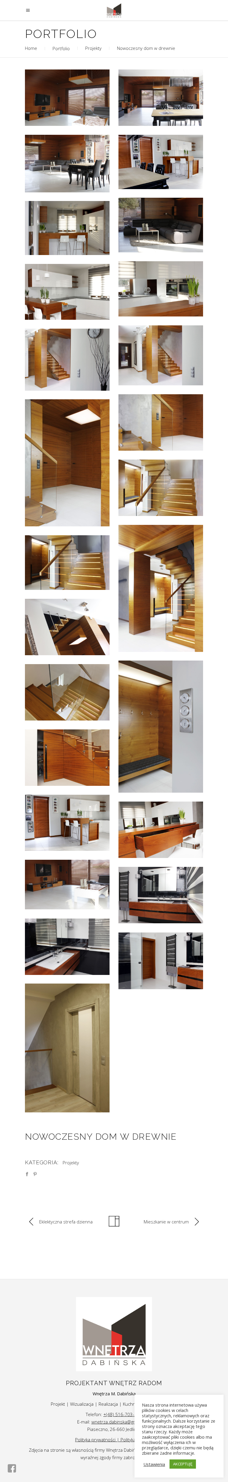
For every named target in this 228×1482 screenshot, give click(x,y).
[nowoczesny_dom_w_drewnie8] (67, 627)
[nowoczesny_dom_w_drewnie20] (160, 225)
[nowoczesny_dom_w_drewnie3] (160, 422)
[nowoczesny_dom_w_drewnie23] (160, 895)
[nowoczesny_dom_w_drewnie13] (67, 228)
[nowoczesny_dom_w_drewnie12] (67, 823)
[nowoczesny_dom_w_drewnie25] (160, 960)
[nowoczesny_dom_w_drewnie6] (160, 588)
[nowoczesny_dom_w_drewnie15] (160, 288)
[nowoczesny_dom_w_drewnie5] (160, 488)
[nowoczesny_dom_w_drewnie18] (160, 97)
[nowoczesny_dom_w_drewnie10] (67, 692)
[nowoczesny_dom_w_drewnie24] (67, 947)
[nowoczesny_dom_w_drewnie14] (67, 292)
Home (47, 48)
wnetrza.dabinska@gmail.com (121, 1422)
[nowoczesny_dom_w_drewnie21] (67, 97)
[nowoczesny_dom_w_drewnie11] (67, 757)
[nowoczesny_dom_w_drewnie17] (160, 162)
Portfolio (61, 48)
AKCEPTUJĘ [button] (182, 1464)
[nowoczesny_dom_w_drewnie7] (67, 562)
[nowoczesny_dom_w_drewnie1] (160, 355)
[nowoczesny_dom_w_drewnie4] (67, 462)
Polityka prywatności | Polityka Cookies (114, 1440)
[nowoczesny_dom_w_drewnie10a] (67, 1048)
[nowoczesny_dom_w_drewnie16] (160, 830)
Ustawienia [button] (154, 1464)
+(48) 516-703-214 (122, 1414)
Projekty (93, 48)
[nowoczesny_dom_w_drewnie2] (67, 360)
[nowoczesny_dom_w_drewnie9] (160, 727)
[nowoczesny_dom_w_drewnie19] (67, 163)
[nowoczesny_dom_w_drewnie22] (67, 884)
